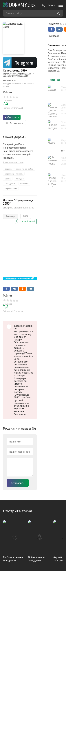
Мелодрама (10, 184)
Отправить (17, 482)
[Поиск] (58, 13)
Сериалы (24, 184)
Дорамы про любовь (14, 174)
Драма (8, 179)
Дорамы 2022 (11, 189)
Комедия (19, 179)
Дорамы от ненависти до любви (19, 169)
